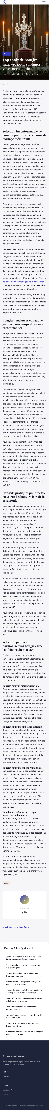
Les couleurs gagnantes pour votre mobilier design (21, 1007)
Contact (6, 1094)
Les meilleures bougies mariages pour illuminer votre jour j (22, 974)
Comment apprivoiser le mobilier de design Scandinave (22, 1024)
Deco (6, 53)
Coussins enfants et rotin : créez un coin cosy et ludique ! (23, 966)
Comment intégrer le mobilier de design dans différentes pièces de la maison (23, 958)
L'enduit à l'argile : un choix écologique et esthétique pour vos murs (24, 999)
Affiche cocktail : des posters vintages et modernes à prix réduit (23, 983)
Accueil (5, 84)
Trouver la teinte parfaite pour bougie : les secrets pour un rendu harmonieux (24, 991)
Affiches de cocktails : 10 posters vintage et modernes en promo (24, 1032)
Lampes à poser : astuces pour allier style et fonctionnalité (24, 1016)
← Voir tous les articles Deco (16, 927)
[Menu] (43, 2)
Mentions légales (9, 1090)
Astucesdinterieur (13, 1056)
